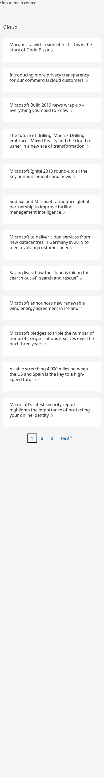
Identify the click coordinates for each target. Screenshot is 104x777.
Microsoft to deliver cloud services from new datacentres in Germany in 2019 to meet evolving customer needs (50, 242)
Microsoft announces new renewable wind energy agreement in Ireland (47, 305)
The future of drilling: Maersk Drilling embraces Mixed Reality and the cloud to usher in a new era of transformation (50, 140)
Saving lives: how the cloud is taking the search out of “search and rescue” (50, 275)
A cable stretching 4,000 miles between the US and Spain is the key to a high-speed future (49, 374)
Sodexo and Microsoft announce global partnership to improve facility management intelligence (49, 207)
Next (65, 438)
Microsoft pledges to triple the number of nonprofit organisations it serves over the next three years (52, 338)
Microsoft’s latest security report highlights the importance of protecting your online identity (50, 410)
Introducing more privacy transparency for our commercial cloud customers (49, 77)
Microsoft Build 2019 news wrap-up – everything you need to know (47, 107)
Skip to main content (19, 2)
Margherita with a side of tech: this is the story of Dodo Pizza (51, 47)
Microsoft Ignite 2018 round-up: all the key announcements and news (48, 173)
